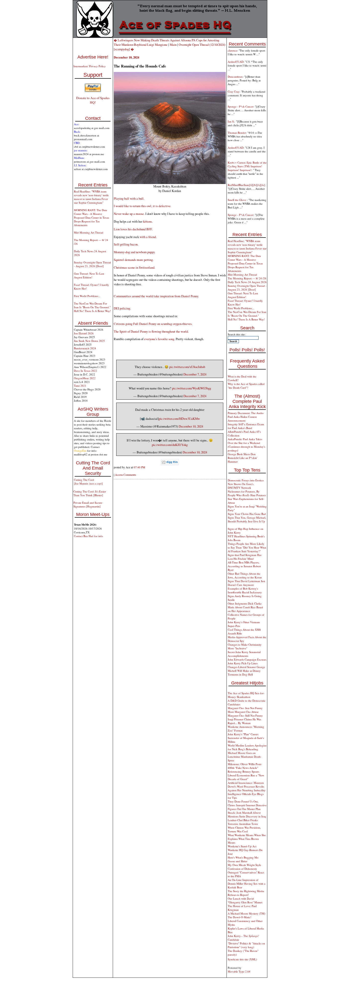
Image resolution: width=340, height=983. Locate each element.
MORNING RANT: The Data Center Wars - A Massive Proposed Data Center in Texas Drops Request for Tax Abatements (91, 217)
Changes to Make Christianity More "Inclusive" (245, 646)
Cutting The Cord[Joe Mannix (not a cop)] (88, 481)
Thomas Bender (237, 132)
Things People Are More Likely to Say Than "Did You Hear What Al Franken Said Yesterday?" (247, 547)
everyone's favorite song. (159, 339)
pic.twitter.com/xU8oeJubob (187, 367)
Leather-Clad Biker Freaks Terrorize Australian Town (243, 822)
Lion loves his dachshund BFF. (133, 229)
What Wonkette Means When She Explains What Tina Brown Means (247, 838)
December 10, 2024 (191, 426)
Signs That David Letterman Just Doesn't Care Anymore (246, 583)
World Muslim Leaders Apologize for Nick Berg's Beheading (247, 747)
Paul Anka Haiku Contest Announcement (242, 418)
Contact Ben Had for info (88, 536)
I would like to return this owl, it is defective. (142, 206)
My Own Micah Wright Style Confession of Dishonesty (244, 866)
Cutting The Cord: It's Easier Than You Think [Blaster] (89, 493)
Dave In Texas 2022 (85, 370)
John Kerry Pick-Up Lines (243, 663)
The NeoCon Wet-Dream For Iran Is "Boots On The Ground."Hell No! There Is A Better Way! (92, 307)
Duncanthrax (235, 76)
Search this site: (236, 334)
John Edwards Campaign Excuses (247, 659)
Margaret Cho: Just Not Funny (245, 708)
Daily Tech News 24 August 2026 (247, 282)
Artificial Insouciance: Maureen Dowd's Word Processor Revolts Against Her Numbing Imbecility (247, 786)
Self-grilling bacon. (126, 244)
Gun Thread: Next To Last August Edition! (89, 275)
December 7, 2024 (194, 374)
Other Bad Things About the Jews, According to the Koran (245, 575)
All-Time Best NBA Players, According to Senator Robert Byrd (244, 566)
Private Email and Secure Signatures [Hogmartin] (87, 504)
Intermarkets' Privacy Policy (89, 66)
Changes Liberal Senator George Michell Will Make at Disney (246, 669)
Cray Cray (233, 91)
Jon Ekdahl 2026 (84, 333)
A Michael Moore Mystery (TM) (246, 913)
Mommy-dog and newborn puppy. (134, 252)
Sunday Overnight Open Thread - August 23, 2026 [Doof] (92, 264)
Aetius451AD (235, 61)
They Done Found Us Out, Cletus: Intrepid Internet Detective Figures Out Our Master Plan (247, 805)
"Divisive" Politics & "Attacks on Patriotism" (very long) (246, 945)
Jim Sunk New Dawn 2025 (89, 341)
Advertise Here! (92, 57)
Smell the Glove (237, 200)
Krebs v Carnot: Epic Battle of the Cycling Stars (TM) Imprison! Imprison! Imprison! (247, 166)
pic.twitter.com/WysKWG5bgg (191, 388)
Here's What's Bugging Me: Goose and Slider (243, 859)
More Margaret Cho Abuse (243, 712)
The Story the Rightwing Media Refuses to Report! (246, 893)
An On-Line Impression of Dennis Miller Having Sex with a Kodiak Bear (246, 883)
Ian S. (231, 121)
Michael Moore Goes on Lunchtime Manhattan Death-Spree (245, 756)
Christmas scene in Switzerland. (134, 267)
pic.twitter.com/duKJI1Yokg (170, 444)
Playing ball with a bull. (129, 198)
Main (173, 44)
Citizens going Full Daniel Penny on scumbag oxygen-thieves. (153, 323)
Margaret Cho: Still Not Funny (245, 715)
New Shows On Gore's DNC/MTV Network (240, 486)
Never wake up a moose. (129, 213)
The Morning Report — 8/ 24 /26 (247, 278)
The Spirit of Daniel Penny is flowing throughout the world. (151, 331)
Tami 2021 (80, 385)
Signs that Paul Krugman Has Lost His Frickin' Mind (244, 556)
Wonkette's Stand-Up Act (242, 846)
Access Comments (125, 475)
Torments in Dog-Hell (240, 674)
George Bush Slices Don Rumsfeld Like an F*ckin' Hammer (242, 457)
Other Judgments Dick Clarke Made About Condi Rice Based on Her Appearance (245, 607)
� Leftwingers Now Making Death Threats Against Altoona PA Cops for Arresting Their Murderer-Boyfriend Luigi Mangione (166, 42)
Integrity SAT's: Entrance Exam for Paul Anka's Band (246, 426)
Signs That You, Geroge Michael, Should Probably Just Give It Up (247, 519)
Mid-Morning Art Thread (88, 232)
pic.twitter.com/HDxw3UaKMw (179, 418)
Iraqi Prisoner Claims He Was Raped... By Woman (244, 721)
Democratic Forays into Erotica (246, 480)
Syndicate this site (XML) (242, 959)
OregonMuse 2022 (85, 378)
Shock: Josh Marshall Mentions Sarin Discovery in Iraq (247, 814)
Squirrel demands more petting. (134, 259)
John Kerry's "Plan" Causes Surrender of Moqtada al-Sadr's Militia (246, 737)
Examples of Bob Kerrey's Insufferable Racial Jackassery (245, 590)
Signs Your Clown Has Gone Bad (247, 514)
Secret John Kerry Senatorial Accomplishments (244, 654)
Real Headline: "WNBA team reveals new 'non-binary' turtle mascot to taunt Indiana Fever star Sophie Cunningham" (91, 196)
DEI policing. (122, 308)
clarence (232, 50)
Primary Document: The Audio (246, 413)
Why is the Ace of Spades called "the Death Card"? (246, 385)
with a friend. (148, 237)
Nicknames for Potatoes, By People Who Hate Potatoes (247, 493)
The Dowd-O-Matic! (239, 917)
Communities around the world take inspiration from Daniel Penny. (156, 296)
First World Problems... (87, 296)
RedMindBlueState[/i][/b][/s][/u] (246, 185)
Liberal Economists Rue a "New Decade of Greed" (246, 777)
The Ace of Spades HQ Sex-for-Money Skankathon (246, 695)
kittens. (148, 221)
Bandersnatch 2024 (85, 348)
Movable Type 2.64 (239, 971)
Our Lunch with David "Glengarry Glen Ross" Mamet (245, 900)
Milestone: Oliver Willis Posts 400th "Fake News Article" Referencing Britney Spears (244, 767)
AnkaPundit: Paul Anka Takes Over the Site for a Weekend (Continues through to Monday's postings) (246, 444)
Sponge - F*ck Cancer (240, 106)
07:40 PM (139, 467)
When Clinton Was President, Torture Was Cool (244, 829)
